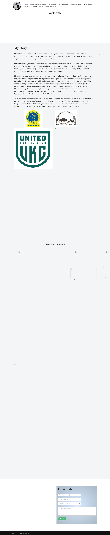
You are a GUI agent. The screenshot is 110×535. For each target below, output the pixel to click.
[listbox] (69, 503)
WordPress (26, 533)
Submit (62, 518)
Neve (13, 533)
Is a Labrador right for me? (38, 4)
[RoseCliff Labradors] (16, 5)
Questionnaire (88, 4)
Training (26, 6)
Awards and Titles (50, 6)
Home (26, 4)
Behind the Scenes (37, 6)
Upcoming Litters (75, 4)
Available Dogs (63, 4)
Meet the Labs (52, 4)
